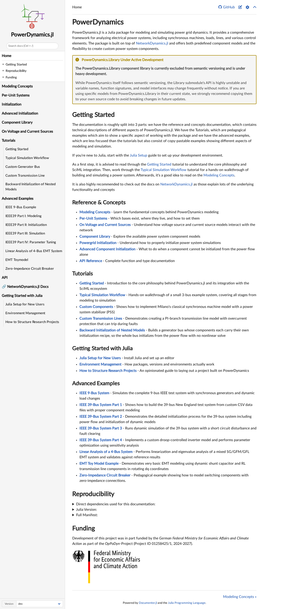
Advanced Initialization (20, 113)
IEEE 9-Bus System (94, 393)
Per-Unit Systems (16, 95)
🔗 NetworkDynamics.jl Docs (25, 286)
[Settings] (247, 7)
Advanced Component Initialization (107, 249)
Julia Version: (86, 509)
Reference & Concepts (99, 202)
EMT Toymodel (16, 260)
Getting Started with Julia (102, 348)
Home (6, 56)
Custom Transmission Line (25, 175)
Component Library (17, 122)
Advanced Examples (96, 383)
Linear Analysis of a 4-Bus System (106, 452)
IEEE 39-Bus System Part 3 (100, 428)
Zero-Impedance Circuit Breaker (29, 268)
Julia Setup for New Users (24, 304)
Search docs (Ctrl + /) (20, 46)
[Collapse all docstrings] (254, 7)
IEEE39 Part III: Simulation (25, 233)
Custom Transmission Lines (100, 318)
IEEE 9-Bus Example (20, 207)
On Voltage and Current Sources (27, 131)
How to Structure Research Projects (32, 322)
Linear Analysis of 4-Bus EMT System (33, 251)
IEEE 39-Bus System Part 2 (100, 416)
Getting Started (16, 149)
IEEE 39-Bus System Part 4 (100, 440)
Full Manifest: (87, 515)
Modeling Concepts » (239, 597)
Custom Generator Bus (22, 167)
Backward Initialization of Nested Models (30, 187)
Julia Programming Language (186, 603)
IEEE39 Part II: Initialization (26, 225)
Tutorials (82, 273)
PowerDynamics (98, 22)
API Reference (90, 261)
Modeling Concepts (17, 86)
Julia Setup (138, 155)
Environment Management (25, 313)
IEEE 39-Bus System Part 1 (100, 405)
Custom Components (96, 307)
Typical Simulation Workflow (27, 158)
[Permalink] (166, 60)
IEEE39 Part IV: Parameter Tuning (30, 242)
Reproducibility (93, 494)
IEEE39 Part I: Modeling (23, 216)
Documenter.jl (148, 603)
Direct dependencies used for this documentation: (115, 504)
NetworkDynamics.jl (152, 43)
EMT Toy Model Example (99, 463)
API (5, 277)
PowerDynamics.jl (32, 34)
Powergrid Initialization (98, 243)
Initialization (11, 104)
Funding (83, 528)
